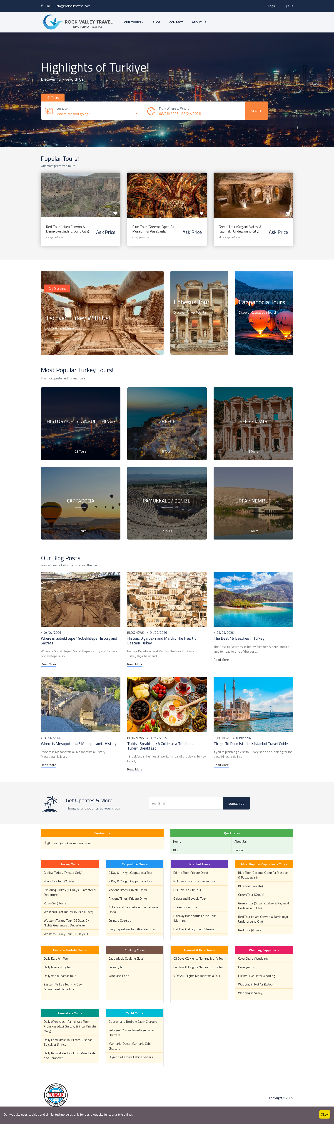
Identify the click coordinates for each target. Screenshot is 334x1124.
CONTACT (176, 22)
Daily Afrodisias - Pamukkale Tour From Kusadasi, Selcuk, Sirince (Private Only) (70, 1026)
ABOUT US (199, 22)
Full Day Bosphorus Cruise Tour (194, 881)
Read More (48, 664)
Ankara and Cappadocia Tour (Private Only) (133, 909)
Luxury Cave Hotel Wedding (256, 975)
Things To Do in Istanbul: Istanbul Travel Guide (251, 744)
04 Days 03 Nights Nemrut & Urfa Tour (199, 967)
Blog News (135, 632)
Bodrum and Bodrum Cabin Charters (133, 1021)
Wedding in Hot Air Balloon (256, 984)
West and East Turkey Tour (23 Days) (68, 911)
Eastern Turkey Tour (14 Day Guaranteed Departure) (63, 986)
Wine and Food (119, 975)
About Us (240, 841)
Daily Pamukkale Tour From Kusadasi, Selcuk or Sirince (69, 1042)
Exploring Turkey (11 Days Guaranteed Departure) (70, 892)
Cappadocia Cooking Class (126, 958)
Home (177, 841)
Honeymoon (246, 967)
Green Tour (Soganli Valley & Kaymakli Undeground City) (240, 229)
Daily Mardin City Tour (58, 967)
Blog (176, 850)
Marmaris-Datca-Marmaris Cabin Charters (130, 1046)
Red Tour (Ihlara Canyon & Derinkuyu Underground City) (67, 229)
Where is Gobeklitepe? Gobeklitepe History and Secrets (79, 640)
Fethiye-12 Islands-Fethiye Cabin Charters (131, 1032)
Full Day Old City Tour (187, 889)
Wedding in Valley (250, 992)
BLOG (156, 22)
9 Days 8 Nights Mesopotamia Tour (196, 975)
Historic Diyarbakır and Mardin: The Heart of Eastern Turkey (162, 640)
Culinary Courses (120, 920)
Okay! (325, 1114)
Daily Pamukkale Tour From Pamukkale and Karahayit (70, 1055)
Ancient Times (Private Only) (128, 889)
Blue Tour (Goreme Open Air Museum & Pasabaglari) (153, 229)
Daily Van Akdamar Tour (60, 975)
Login (271, 6)
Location (62, 108)
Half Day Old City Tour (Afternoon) (195, 929)
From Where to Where (174, 108)
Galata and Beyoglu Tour (189, 898)
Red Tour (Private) (250, 930)
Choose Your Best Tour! (64, 345)
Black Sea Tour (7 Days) (59, 881)
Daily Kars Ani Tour (56, 958)
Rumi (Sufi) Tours (55, 903)
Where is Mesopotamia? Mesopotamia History (79, 744)
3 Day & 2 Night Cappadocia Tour (130, 881)
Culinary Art (116, 967)
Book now (80, 191)
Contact (239, 850)
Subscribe (236, 803)
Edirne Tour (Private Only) (190, 872)
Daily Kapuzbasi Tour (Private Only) (132, 929)
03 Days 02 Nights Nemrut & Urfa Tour (199, 958)
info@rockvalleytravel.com (73, 6)
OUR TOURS (133, 22)
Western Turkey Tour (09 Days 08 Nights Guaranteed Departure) (66, 936)
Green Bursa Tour (185, 907)
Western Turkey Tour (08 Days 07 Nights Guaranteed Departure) (66, 923)
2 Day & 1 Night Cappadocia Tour (130, 872)
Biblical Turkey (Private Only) (63, 872)
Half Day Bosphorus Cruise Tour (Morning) (194, 918)
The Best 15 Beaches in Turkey (239, 638)
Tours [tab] (55, 97)
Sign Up (288, 6)
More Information (190, 345)
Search (256, 110)
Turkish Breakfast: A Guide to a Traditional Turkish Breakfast (161, 746)
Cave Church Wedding (253, 958)
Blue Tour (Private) (250, 886)
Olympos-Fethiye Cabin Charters (131, 1057)
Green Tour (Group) (251, 894)
